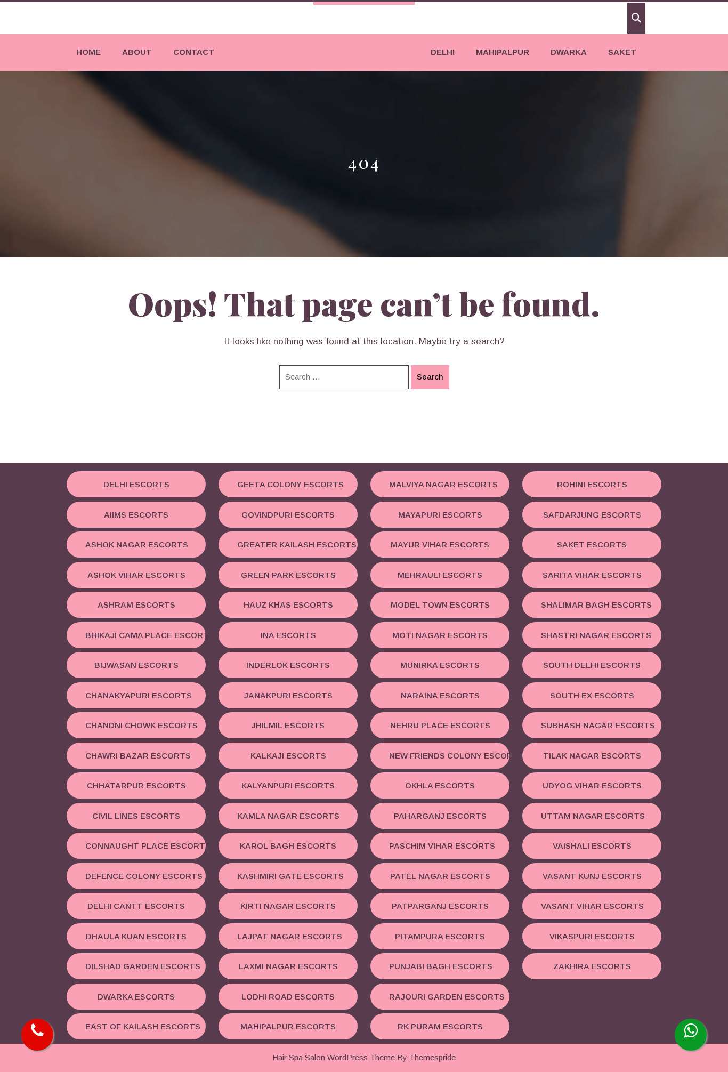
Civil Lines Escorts (136, 815)
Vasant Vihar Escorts (592, 905)
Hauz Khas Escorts (288, 604)
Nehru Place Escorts (440, 725)
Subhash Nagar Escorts (598, 725)
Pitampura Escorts (440, 936)
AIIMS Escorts (136, 514)
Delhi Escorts (136, 484)
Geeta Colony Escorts (290, 484)
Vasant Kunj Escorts (592, 876)
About (137, 52)
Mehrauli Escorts (440, 574)
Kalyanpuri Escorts (288, 785)
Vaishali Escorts (592, 845)
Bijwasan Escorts (136, 665)
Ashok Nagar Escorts (136, 544)
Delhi (443, 52)
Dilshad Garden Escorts (142, 966)
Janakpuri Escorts (288, 695)
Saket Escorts (592, 544)
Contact (193, 52)
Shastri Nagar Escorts (596, 635)
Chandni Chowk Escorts (141, 725)
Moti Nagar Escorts (440, 635)
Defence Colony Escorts (144, 876)
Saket (622, 52)
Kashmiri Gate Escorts (290, 876)
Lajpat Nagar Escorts (289, 936)
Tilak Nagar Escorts (592, 755)
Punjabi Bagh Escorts (440, 966)
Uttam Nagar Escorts (593, 815)
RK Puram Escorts (440, 1026)
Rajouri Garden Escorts (447, 996)
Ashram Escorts (136, 604)
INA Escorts (288, 635)
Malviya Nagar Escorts (443, 484)
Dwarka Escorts (136, 996)
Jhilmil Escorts (288, 725)
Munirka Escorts (440, 665)
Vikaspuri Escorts (592, 936)
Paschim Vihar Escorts (442, 845)
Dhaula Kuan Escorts (136, 936)
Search (430, 376)
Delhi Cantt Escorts (136, 905)
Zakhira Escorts (592, 966)
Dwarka (569, 52)
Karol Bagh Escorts (288, 845)
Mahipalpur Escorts (288, 1026)
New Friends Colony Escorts (449, 755)
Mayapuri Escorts (440, 514)
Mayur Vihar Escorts (440, 544)
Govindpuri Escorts (288, 514)
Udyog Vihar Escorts (592, 785)
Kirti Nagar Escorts (288, 905)
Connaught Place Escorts (145, 845)
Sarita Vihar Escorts (592, 574)
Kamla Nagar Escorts (288, 815)
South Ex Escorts (592, 695)
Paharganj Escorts (440, 815)
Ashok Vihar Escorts (136, 574)
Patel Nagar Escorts (440, 876)
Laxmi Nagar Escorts (288, 966)
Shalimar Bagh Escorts (596, 604)
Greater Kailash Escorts (297, 544)
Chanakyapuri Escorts (138, 695)
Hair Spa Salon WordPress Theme (333, 1057)
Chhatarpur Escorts (136, 785)
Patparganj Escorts (440, 905)
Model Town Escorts (440, 604)
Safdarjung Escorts (592, 514)
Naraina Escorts (440, 695)
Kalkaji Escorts (288, 755)
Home (88, 52)
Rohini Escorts (592, 484)
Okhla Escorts (440, 785)
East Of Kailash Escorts (142, 1026)
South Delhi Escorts (592, 665)
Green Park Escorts (288, 574)
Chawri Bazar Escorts (138, 755)
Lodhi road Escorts (288, 996)
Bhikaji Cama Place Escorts (145, 635)
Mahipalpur (502, 52)
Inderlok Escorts (288, 665)
